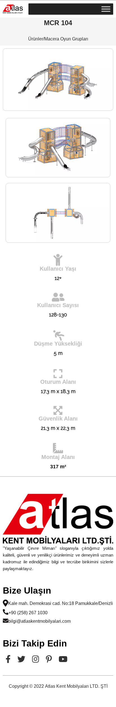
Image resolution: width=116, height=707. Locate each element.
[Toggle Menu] (105, 9)
